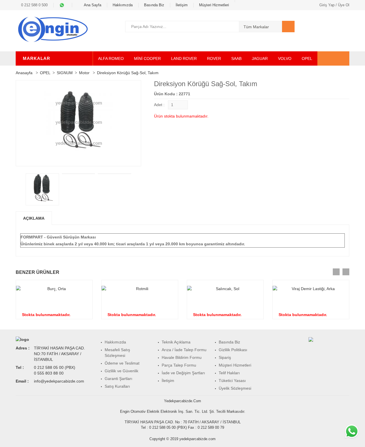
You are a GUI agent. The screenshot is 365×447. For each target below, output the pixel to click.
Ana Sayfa (92, 5)
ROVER (214, 58)
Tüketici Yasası (232, 380)
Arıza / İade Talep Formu (184, 349)
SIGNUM (65, 72)
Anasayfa (24, 72)
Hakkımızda (123, 5)
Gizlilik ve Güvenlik (121, 371)
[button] (343, 26)
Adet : (159, 104)
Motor (84, 72)
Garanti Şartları (118, 378)
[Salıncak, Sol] (225, 289)
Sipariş (225, 357)
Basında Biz (154, 5)
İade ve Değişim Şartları (183, 373)
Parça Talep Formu (179, 365)
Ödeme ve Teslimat (122, 363)
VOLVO (284, 58)
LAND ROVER (184, 58)
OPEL (307, 58)
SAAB (236, 58)
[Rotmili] (140, 289)
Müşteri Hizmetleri (214, 5)
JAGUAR (260, 58)
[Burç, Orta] (54, 289)
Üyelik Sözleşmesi (235, 388)
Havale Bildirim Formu (182, 357)
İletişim (182, 5)
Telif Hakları (229, 373)
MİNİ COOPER (147, 58)
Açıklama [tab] (33, 218)
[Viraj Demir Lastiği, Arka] (311, 289)
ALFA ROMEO (111, 58)
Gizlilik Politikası (233, 349)
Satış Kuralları (117, 386)
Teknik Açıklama (176, 342)
